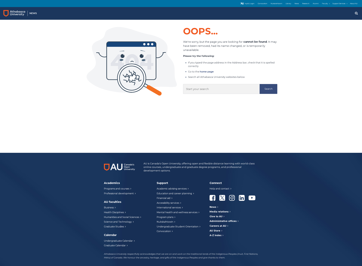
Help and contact (219, 188)
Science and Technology (118, 221)
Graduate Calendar (115, 245)
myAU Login (249, 4)
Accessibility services (168, 203)
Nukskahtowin (276, 4)
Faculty (325, 4)
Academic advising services (172, 188)
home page (207, 71)
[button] (356, 13)
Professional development (119, 193)
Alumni (316, 4)
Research (305, 4)
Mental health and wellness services (177, 212)
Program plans (165, 217)
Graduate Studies (114, 226)
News (297, 4)
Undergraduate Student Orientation (177, 226)
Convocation (262, 4)
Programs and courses (116, 188)
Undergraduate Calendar (118, 240)
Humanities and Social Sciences (121, 217)
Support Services (338, 4)
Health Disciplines (114, 212)
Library (288, 4)
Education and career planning (174, 193)
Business (109, 207)
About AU (353, 4)
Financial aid (163, 198)
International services (169, 207)
